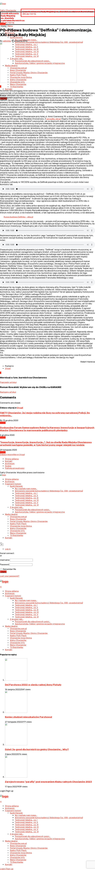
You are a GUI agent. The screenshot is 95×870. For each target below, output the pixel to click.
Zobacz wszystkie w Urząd (12, 454)
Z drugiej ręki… (16, 507)
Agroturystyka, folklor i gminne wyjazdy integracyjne (40, 512)
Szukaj (8, 466)
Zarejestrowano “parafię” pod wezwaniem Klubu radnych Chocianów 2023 (48, 781)
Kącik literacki (16, 37)
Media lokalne (11, 514)
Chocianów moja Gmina (21, 526)
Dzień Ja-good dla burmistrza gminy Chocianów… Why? (37, 749)
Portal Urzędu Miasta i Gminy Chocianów (29, 521)
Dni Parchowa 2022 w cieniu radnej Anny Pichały (33, 684)
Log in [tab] (8, 549)
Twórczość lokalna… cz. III (26, 498)
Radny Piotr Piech (18, 524)
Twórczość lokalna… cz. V (26, 502)
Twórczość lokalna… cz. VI (27, 505)
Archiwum (9, 463)
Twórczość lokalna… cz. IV (27, 500)
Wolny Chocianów (18, 528)
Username (4, 560)
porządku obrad (53, 119)
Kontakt (8, 89)
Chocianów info (17, 531)
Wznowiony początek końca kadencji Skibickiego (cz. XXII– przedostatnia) (49, 491)
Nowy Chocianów (18, 519)
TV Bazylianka (16, 87)
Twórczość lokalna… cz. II (26, 495)
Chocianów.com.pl (18, 517)
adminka (7, 41)
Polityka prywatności (14, 468)
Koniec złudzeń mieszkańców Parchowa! (28, 717)
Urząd (3, 24)
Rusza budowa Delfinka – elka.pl (18, 217)
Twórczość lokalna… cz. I (26, 493)
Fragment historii (13, 484)
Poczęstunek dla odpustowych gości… (32, 510)
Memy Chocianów (18, 84)
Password (4, 564)
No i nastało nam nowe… (26, 488)
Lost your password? (9, 576)
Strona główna (12, 459)
